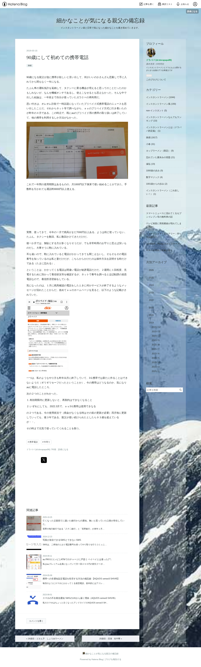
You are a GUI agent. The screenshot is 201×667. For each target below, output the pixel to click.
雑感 (29, 65)
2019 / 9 (155, 340)
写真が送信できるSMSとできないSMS (62, 540)
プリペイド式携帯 (94, 103)
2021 (151, 307)
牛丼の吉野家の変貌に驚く (159, 250)
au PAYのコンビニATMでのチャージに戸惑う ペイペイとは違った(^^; (77, 559)
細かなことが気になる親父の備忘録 (100, 21)
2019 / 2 (155, 371)
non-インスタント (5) (156, 110)
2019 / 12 (156, 327)
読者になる (192, 11)
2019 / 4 (155, 362)
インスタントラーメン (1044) (160, 97)
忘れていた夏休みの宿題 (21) (160, 157)
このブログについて (156, 79)
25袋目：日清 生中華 (110, 638)
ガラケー (82, 97)
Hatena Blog (97, 659)
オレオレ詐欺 (49, 103)
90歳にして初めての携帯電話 (59, 57)
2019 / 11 (156, 331)
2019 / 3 (155, 367)
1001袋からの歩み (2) (156, 184)
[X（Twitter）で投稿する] (44, 460)
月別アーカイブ (156, 262)
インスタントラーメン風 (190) (161, 104)
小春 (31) (150, 144)
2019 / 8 (155, 344)
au (73, 113)
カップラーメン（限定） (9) (160, 150)
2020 (151, 315)
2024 (151, 285)
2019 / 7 (155, 349)
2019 (151, 322)
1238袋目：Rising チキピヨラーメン (164, 243)
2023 (151, 292)
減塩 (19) (150, 164)
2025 (151, 277)
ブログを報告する (113, 659)
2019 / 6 (155, 353)
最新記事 (152, 205)
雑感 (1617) (151, 137)
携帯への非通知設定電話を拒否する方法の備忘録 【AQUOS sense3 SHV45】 (81, 578)
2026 (151, 270)
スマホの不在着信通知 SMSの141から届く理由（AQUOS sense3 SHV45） (80, 598)
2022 (151, 300)
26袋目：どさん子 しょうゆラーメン (44, 638)
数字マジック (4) (154, 177)
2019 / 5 (155, 358)
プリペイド (98, 108)
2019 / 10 (156, 336)
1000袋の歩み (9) (154, 170)
